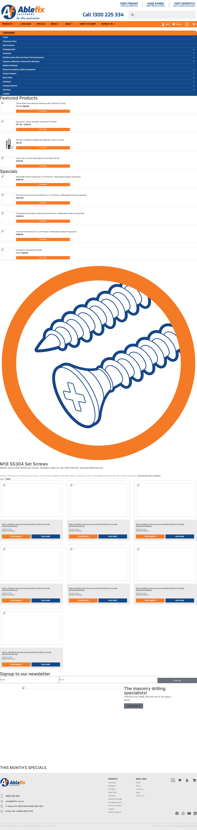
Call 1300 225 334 (103, 14)
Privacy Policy (52, 826)
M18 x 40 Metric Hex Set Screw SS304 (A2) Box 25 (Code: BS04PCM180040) (26, 525)
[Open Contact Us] (115, 24)
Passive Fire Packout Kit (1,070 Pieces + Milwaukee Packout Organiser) (46, 232)
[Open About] (73, 24)
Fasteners (7, 53)
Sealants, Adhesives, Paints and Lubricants (21, 61)
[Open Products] (14, 24)
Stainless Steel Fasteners (89, 476)
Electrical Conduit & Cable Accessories (19, 69)
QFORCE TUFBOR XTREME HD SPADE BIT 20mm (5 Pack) (40, 140)
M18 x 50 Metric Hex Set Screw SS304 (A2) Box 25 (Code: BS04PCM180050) (93, 525)
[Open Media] (59, 24)
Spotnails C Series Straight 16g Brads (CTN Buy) (36, 122)
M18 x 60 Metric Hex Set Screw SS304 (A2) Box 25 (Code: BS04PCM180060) (160, 525)
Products (12, 476)
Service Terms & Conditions (33, 826)
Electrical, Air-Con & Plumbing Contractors (51, 476)
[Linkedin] (195, 813)
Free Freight (129, 4)
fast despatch (184, 4)
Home (2, 476)
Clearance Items (10, 41)
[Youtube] (189, 813)
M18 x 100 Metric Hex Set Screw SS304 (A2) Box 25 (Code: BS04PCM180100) (27, 653)
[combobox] (162, 15)
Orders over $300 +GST (129, 6)
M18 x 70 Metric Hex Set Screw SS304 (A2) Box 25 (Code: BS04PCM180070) (26, 589)
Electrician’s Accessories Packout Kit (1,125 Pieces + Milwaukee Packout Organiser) (51, 195)
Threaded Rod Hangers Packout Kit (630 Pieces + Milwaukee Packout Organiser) (50, 213)
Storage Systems (10, 86)
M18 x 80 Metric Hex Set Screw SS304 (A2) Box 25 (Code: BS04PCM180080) (93, 589)
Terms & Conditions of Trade (10, 826)
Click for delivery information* (184, 6)
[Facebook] (177, 813)
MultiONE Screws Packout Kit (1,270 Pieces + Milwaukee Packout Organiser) (48, 177)
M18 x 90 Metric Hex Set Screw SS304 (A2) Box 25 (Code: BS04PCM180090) (160, 589)
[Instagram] (183, 813)
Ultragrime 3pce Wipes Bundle (29, 250)
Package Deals (9, 49)
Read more (45, 536)
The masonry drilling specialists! (145, 690)
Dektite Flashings (10, 65)
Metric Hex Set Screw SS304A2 (120, 476)
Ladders (6, 94)
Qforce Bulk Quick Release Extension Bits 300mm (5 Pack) (40, 103)
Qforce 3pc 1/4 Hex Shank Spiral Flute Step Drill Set (38, 158)
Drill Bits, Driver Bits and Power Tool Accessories (23, 57)
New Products (8, 45)
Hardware (7, 82)
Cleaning (6, 90)
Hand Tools (7, 78)
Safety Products (9, 73)
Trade (5, 37)
